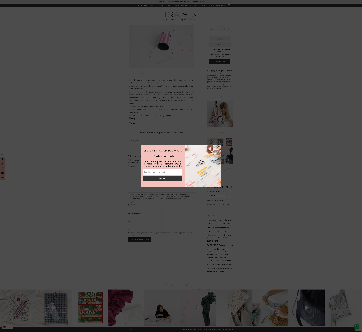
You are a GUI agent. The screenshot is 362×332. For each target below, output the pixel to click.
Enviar (162, 179)
